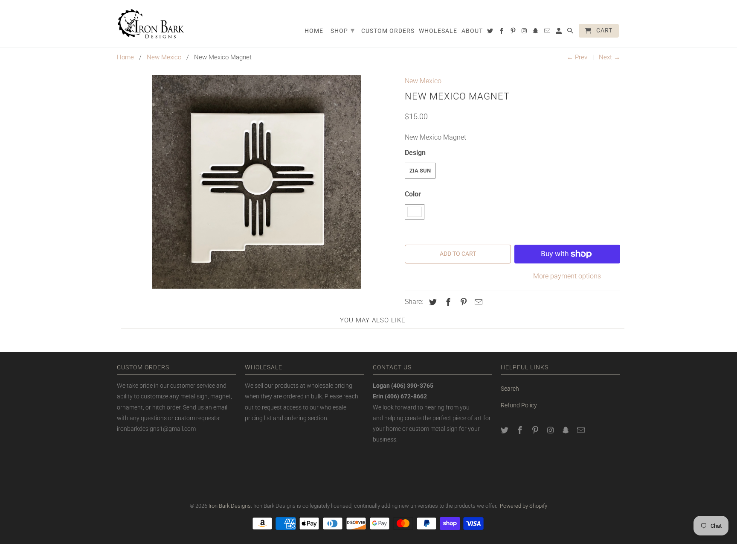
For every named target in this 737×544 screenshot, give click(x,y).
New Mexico (164, 57)
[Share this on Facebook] (447, 302)
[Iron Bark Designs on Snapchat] (566, 430)
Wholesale (438, 30)
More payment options (567, 276)
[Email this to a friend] (477, 302)
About (472, 30)
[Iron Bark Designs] (151, 23)
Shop (343, 30)
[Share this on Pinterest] (462, 302)
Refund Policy (519, 405)
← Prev (577, 57)
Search (510, 388)
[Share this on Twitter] (431, 302)
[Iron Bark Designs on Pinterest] (536, 430)
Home (125, 57)
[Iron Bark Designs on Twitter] (505, 430)
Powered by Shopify (523, 506)
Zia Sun (420, 170)
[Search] (571, 32)
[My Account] (559, 32)
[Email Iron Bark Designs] (581, 430)
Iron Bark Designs (230, 506)
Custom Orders (388, 30)
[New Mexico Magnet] (256, 182)
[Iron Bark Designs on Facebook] (520, 430)
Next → (609, 57)
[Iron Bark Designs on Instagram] (551, 430)
